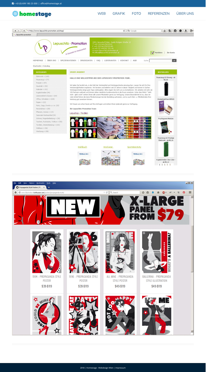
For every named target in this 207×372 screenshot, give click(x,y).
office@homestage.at (51, 3)
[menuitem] (105, 13)
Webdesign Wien (105, 367)
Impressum (120, 367)
